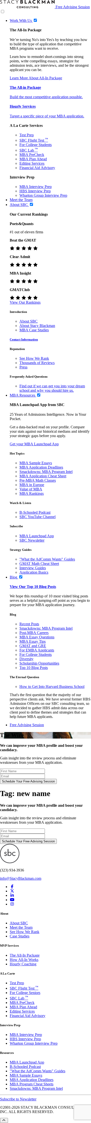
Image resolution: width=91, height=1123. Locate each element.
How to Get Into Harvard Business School (51, 686)
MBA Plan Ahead (33, 159)
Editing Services (31, 163)
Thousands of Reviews (37, 363)
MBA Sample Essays (35, 463)
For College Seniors (25, 993)
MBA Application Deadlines (41, 467)
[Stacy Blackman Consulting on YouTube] (12, 900)
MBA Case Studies (34, 330)
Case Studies (19, 936)
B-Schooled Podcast (34, 512)
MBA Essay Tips (32, 641)
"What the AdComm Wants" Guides (47, 559)
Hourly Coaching (23, 964)
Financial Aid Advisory (37, 168)
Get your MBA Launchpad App (34, 444)
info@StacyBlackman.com (20, 878)
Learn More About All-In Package (36, 78)
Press (23, 367)
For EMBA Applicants (36, 650)
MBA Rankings (31, 493)
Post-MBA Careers (34, 633)
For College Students (35, 145)
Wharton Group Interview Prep (43, 195)
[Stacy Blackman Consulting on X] (12, 891)
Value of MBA (30, 489)
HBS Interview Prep (35, 191)
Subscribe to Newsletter (18, 1099)
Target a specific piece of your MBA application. (47, 116)
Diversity (26, 659)
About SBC (28, 321)
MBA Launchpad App (36, 536)
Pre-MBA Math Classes (37, 480)
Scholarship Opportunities (39, 663)
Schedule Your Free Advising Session (28, 781)
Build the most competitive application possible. (46, 97)
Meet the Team (21, 927)
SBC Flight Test (33, 140)
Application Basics (33, 572)
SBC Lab (28, 150)
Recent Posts (29, 624)
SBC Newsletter (31, 540)
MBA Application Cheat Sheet (42, 476)
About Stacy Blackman (37, 326)
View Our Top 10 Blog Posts (33, 587)
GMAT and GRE (32, 646)
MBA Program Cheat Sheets (31, 1084)
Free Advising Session (73, 7)
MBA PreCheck (31, 155)
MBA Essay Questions (36, 637)
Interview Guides (32, 568)
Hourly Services (23, 106)
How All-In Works (24, 960)
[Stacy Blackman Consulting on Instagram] (12, 904)
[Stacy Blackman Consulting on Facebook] (12, 887)
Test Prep (26, 135)
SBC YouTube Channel (37, 517)
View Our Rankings (25, 302)
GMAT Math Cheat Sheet (39, 564)
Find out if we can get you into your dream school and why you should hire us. (52, 388)
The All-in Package (25, 87)
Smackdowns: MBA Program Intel (46, 472)
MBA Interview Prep (35, 187)
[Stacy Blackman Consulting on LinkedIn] (12, 895)
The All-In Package (25, 955)
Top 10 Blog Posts (33, 668)
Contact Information (24, 339)
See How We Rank (34, 358)
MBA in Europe (31, 485)
